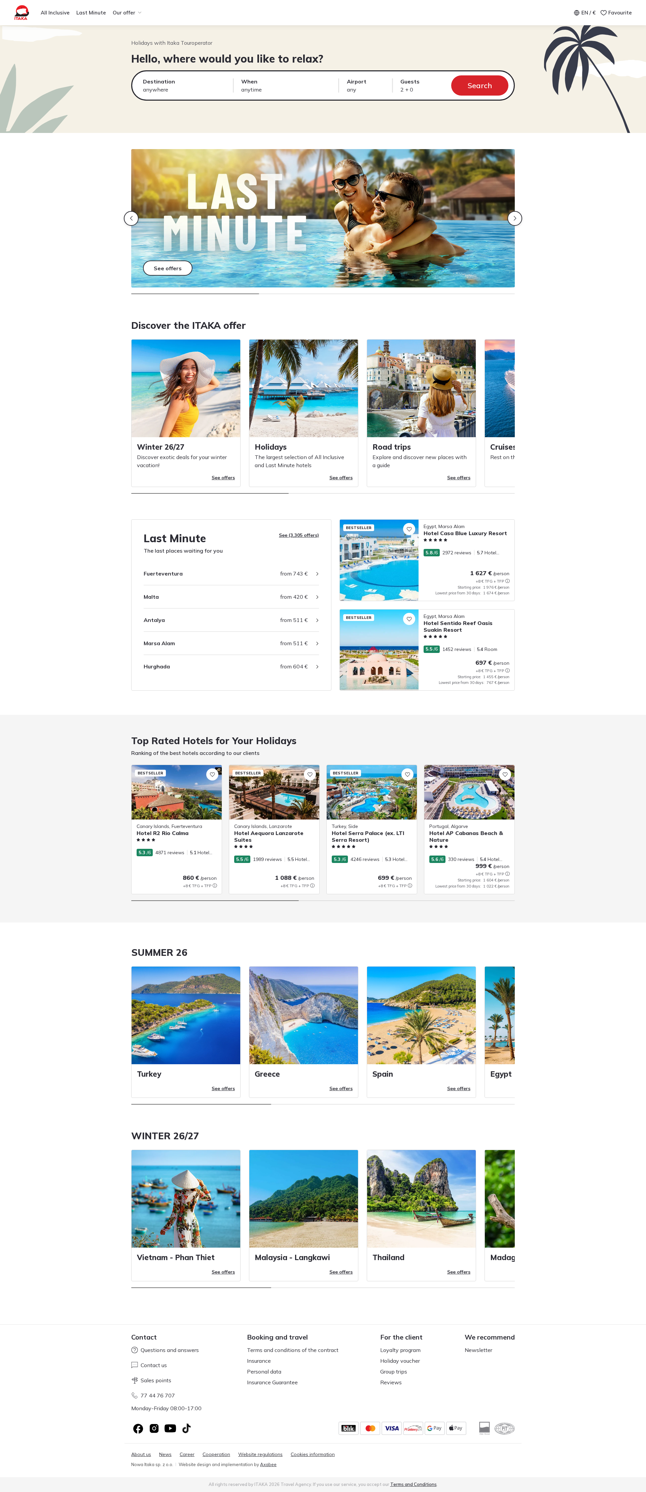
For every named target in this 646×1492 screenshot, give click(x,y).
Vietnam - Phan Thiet (176, 1257)
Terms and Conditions (413, 1484)
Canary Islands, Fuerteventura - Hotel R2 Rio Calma (176, 771)
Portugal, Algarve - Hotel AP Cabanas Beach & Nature (466, 771)
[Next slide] (514, 218)
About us (141, 1454)
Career (187, 1454)
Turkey (149, 1074)
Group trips (393, 1371)
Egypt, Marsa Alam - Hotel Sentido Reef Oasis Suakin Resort (406, 613)
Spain (382, 1074)
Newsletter (478, 1350)
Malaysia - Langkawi (292, 1257)
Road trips (391, 447)
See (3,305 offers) (299, 535)
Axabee (268, 1464)
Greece (267, 1074)
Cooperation (216, 1454)
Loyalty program (400, 1350)
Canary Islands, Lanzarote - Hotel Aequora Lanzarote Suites (266, 771)
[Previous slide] (131, 218)
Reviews (391, 1382)
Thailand (388, 1257)
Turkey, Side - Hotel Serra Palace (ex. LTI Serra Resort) (371, 771)
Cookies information (313, 1454)
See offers (223, 478)
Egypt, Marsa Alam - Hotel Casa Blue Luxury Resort (396, 523)
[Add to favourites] (409, 529)
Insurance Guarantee (272, 1382)
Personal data (264, 1371)
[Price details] (507, 581)
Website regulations (260, 1454)
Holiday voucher (400, 1360)
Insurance (259, 1360)
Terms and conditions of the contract (292, 1350)
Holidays (271, 447)
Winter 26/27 (160, 447)
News (165, 1454)
